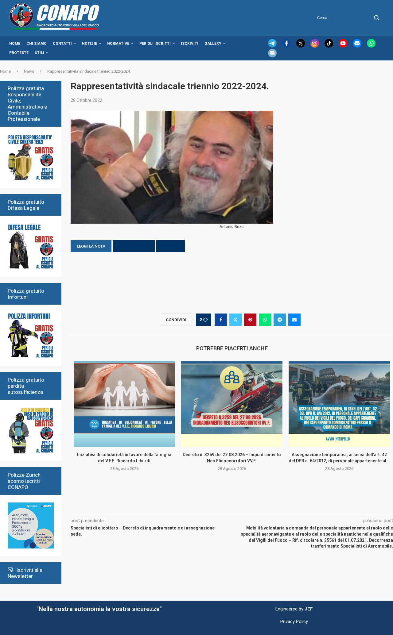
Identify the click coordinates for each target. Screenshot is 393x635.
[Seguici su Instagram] (315, 46)
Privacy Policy (294, 621)
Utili (39, 53)
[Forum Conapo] (272, 51)
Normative (118, 43)
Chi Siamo (36, 43)
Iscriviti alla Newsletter (25, 573)
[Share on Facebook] (221, 320)
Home (14, 43)
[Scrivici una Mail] (358, 46)
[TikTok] (329, 46)
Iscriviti (189, 43)
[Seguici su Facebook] (287, 46)
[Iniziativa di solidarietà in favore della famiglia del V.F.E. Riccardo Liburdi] (124, 404)
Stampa (170, 246)
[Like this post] (205, 320)
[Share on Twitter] (235, 320)
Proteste (19, 53)
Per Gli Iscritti (155, 43)
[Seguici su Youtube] (343, 46)
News (29, 71)
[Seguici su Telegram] (273, 46)
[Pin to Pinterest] (250, 320)
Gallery (212, 43)
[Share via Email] (294, 320)
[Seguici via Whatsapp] (371, 46)
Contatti (62, 43)
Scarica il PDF (134, 246)
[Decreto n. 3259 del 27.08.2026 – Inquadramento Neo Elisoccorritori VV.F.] (231, 404)
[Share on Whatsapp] (265, 320)
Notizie (89, 43)
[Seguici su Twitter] (301, 46)
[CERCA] (377, 18)
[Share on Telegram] (280, 320)
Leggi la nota (91, 246)
